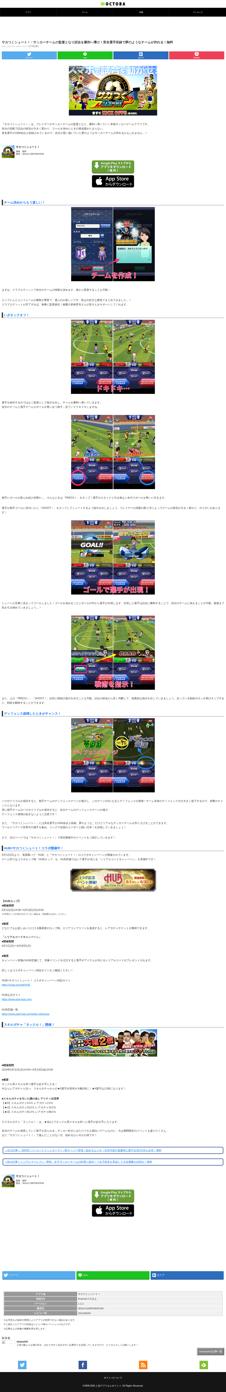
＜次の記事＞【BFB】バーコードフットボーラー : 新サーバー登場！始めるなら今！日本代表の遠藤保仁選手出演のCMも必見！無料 (83, 1150)
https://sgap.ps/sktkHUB (16, 984)
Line (85, 58)
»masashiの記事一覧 (210, 1351)
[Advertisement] (113, 28)
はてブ (141, 58)
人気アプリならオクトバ (108, 1385)
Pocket (197, 58)
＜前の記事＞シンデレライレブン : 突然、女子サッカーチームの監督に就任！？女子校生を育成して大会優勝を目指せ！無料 (78, 1161)
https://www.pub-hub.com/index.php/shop (25, 1014)
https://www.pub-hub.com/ (17, 999)
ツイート (29, 58)
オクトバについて (113, 1377)
